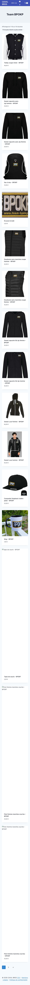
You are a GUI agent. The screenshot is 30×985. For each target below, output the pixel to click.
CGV (18, 977)
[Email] (19, 1)
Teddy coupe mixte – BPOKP (14, 63)
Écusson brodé (9, 221)
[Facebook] (19, 4)
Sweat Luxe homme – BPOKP (14, 460)
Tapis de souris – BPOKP (12, 676)
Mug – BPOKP (8, 539)
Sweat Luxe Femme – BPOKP (14, 422)
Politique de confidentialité (18, 980)
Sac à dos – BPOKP (10, 182)
